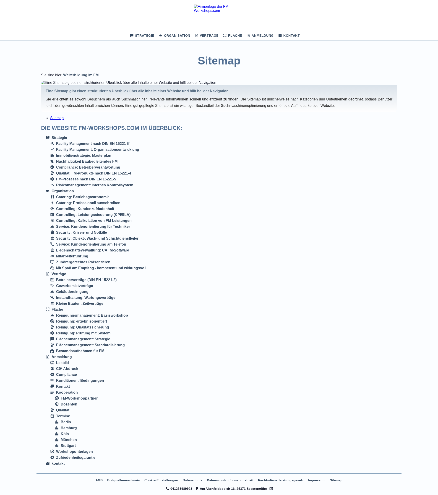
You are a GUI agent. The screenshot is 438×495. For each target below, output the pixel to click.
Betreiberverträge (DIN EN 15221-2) (86, 280)
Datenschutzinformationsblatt (230, 480)
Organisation (63, 191)
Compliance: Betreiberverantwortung (88, 167)
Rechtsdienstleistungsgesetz (281, 480)
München (69, 440)
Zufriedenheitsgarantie (75, 457)
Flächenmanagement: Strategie (83, 339)
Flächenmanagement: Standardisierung (90, 345)
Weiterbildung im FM (81, 75)
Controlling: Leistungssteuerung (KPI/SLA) (93, 215)
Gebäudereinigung (72, 292)
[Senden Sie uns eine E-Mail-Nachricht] (271, 488)
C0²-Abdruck (67, 369)
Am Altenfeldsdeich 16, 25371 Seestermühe (233, 488)
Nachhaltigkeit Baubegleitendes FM (86, 161)
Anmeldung (62, 357)
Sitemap (57, 118)
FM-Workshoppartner (79, 398)
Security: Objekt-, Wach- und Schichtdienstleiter (97, 238)
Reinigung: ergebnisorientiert (81, 321)
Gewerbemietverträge (74, 286)
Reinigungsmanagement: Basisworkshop (92, 315)
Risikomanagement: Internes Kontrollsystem (94, 185)
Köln (65, 434)
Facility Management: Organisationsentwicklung (97, 149)
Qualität (62, 410)
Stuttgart (68, 446)
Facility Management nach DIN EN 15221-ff (92, 144)
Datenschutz (192, 480)
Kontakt (63, 386)
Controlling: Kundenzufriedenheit (85, 209)
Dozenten (69, 404)
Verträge (59, 274)
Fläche (57, 309)
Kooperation (67, 392)
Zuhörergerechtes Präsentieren (83, 262)
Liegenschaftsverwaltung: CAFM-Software (92, 250)
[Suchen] (306, 36)
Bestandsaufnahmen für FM (80, 351)
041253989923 (180, 488)
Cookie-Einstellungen (161, 480)
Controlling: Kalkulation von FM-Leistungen (94, 221)
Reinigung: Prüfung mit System (83, 333)
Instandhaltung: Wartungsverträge (85, 298)
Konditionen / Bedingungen (80, 380)
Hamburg (69, 428)
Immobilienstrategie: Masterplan (83, 155)
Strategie (59, 138)
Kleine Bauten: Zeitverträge (79, 303)
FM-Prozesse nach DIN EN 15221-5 (86, 179)
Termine (63, 416)
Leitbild (62, 363)
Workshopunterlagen (74, 452)
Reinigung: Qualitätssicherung (82, 327)
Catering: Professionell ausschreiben (88, 203)
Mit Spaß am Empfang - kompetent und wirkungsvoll (101, 268)
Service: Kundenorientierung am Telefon (91, 244)
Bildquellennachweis (123, 480)
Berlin (66, 422)
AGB (99, 480)
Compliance (66, 375)
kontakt (58, 463)
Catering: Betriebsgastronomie (83, 197)
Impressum (316, 480)
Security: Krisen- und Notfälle (81, 232)
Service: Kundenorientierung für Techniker (93, 226)
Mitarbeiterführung (72, 256)
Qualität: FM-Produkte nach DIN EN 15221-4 (93, 173)
